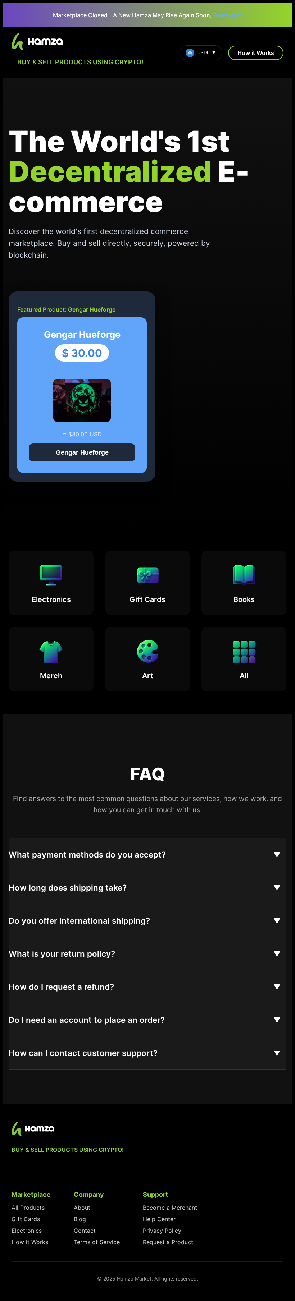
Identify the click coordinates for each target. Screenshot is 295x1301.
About (82, 1207)
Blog (80, 1219)
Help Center (159, 1219)
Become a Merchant (170, 1207)
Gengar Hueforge (82, 452)
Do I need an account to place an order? (87, 1020)
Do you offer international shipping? (79, 920)
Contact (85, 1230)
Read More (227, 15)
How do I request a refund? (61, 987)
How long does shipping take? (68, 887)
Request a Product (168, 1242)
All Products (28, 1207)
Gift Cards (26, 1219)
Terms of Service (97, 1242)
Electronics (27, 1230)
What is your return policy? (62, 953)
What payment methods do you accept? (87, 854)
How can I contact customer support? (83, 1053)
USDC (202, 53)
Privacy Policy (162, 1230)
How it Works (255, 52)
